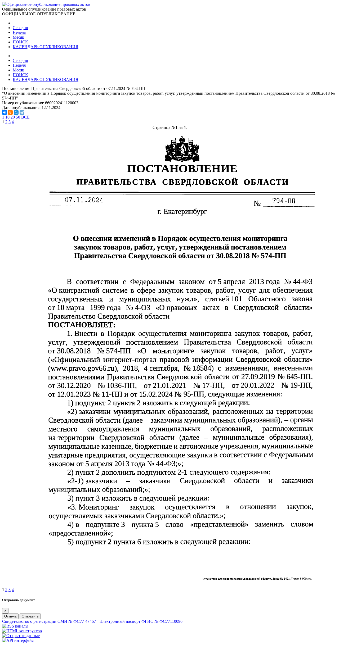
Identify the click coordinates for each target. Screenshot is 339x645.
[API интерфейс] (18, 640)
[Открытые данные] (21, 635)
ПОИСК (20, 42)
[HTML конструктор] (22, 631)
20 (13, 117)
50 (18, 117)
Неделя (19, 32)
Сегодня (20, 27)
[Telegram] (22, 112)
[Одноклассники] (10, 112)
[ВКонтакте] (4, 112)
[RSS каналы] (15, 626)
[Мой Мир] (16, 112)
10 (7, 117)
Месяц (18, 37)
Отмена (10, 616)
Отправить (30, 616)
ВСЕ (25, 117)
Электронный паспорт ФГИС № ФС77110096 (141, 621)
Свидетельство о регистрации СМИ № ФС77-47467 (49, 621)
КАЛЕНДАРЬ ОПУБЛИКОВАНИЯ (45, 46)
